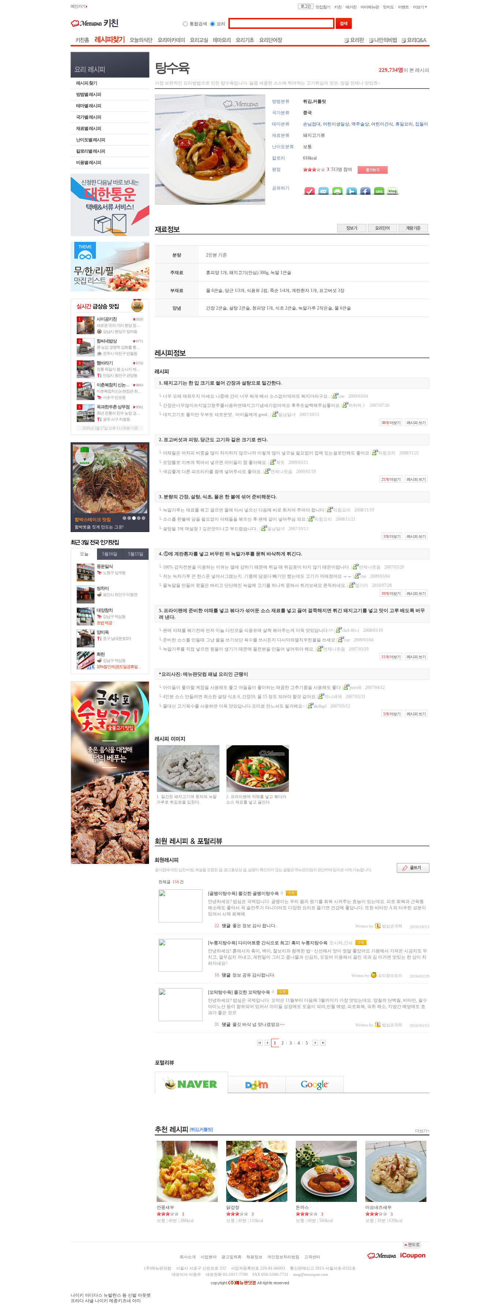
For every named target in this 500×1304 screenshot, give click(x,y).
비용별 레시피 (88, 162)
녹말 (274, 272)
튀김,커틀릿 (314, 101)
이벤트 (403, 7)
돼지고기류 (314, 135)
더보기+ (422, 1130)
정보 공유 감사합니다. (253, 975)
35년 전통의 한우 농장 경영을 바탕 (124, 413)
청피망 (258, 308)
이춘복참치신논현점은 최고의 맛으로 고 (129, 391)
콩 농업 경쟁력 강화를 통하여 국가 (124, 347)
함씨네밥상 (107, 341)
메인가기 (78, 6)
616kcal (310, 158)
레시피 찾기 (86, 83)
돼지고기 (238, 272)
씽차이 (103, 588)
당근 (229, 290)
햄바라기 (105, 363)
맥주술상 (360, 124)
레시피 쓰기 (416, 422)
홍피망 (212, 272)
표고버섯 (328, 290)
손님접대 (312, 124)
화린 (101, 654)
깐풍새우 (165, 1207)
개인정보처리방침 (283, 1257)
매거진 (351, 7)
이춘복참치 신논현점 (115, 384)
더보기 (419, 7)
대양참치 (105, 610)
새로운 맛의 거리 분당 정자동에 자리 (126, 325)
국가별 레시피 (88, 117)
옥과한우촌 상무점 (113, 406)
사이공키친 (107, 319)
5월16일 (109, 554)
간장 (210, 308)
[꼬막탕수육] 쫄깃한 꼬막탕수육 (239, 992)
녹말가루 (307, 308)
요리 (221, 23)
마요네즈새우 (378, 1207)
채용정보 (254, 1257)
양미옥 (103, 632)
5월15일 (135, 554)
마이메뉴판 (370, 7)
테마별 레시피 (88, 105)
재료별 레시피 (88, 128)
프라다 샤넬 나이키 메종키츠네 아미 (106, 1300)
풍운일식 (105, 566)
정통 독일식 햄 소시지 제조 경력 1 (123, 369)
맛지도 (388, 7)
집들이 (421, 124)
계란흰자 (300, 290)
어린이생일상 (336, 124)
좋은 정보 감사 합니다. (254, 925)
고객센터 (312, 1257)
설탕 (233, 308)
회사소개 (188, 1257)
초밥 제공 (104, 623)
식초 (279, 308)
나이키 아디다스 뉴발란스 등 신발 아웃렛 (111, 1295)
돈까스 (302, 1207)
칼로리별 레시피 (90, 151)
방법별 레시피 (88, 94)
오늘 (84, 554)
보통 (307, 146)
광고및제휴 (231, 1257)
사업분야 (209, 1257)
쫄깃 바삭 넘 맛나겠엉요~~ (258, 1024)
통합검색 (198, 23)
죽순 (274, 290)
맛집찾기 (323, 7)
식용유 (253, 290)
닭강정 (232, 1207)
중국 (307, 112)
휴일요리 (404, 124)
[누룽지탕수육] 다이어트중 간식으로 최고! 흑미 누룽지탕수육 (268, 942)
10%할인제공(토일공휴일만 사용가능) (127, 666)
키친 (338, 7)
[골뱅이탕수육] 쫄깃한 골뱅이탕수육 (243, 893)
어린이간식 (382, 124)
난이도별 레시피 (90, 139)
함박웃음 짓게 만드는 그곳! (99, 527)
